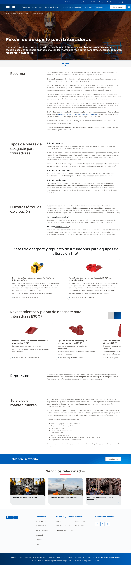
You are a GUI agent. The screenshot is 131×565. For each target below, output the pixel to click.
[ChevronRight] (117, 315)
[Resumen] (65, 61)
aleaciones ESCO (62, 227)
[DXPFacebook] (108, 524)
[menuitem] (49, 2)
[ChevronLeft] (111, 315)
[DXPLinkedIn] (97, 524)
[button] (124, 2)
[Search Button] (129, 7)
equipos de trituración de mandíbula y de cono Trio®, (78, 114)
